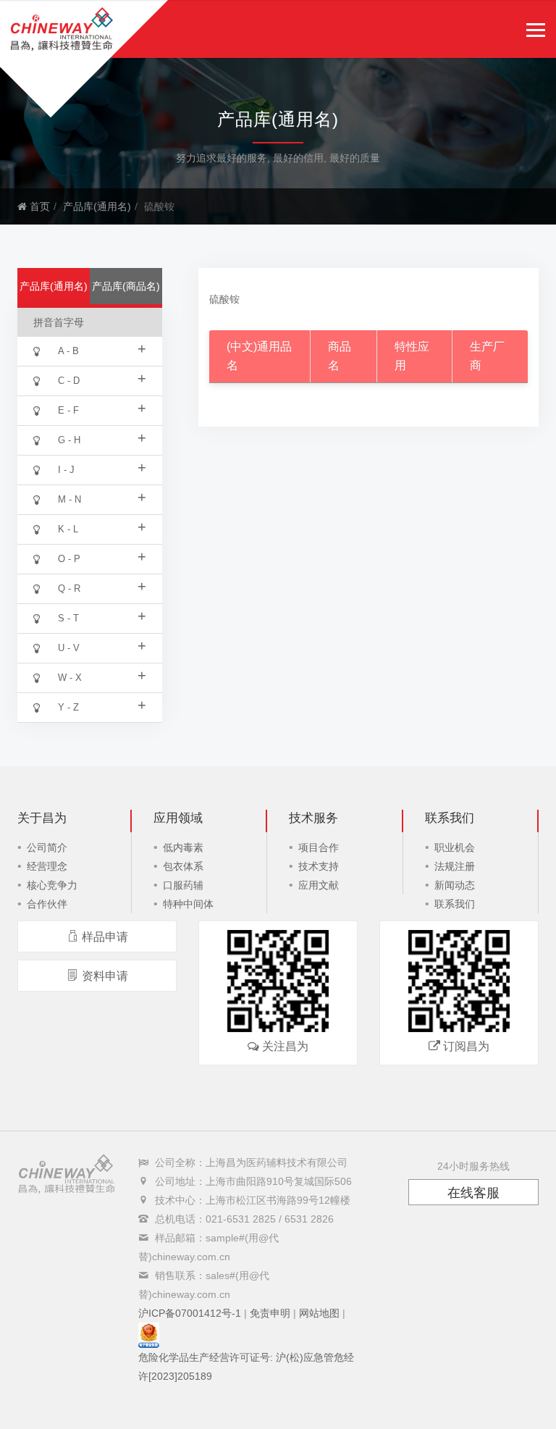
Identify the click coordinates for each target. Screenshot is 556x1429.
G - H (102, 437)
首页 (38, 206)
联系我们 (454, 904)
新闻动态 (454, 885)
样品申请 (105, 937)
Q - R (102, 586)
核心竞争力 (52, 885)
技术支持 (318, 866)
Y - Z (102, 705)
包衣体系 (183, 866)
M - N (102, 497)
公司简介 (47, 847)
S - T (102, 616)
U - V (102, 645)
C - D (102, 378)
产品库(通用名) (97, 206)
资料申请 (105, 976)
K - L (102, 527)
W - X (102, 675)
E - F (102, 408)
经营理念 (47, 866)
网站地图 (319, 1313)
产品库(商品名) (126, 286)
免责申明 (270, 1313)
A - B (102, 348)
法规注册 (454, 866)
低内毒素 (183, 847)
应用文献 (318, 885)
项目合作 (318, 847)
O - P (102, 556)
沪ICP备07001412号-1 (189, 1313)
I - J (102, 467)
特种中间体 (188, 904)
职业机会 (454, 847)
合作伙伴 (47, 904)
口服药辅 (183, 885)
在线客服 (473, 1193)
